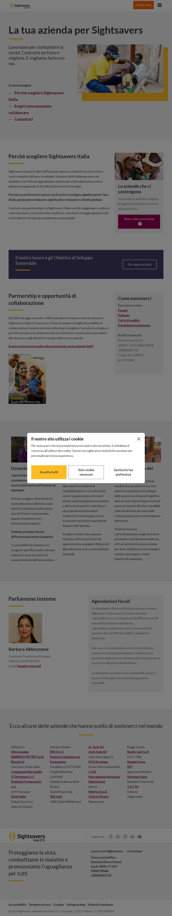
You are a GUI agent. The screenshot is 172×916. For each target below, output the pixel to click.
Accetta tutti (49, 472)
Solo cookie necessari (86, 472)
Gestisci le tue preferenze (123, 472)
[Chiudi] (139, 439)
